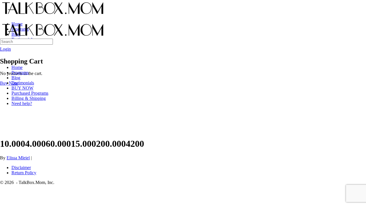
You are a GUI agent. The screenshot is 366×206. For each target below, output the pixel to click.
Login (5, 49)
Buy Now (9, 83)
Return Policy (23, 172)
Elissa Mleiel (18, 157)
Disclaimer (21, 167)
